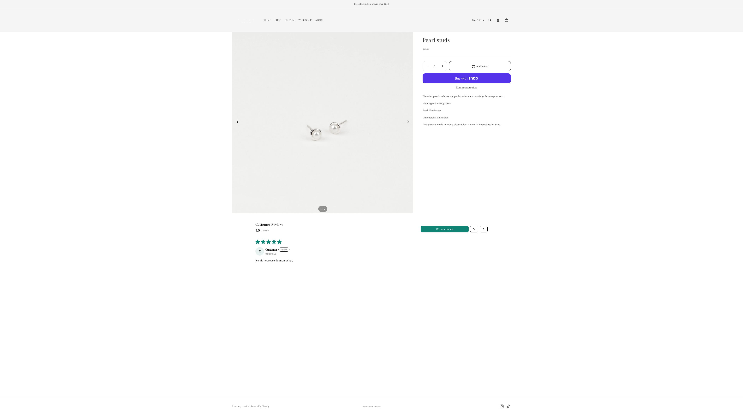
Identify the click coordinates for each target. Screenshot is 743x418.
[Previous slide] (236, 122)
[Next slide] (409, 122)
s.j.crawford (244, 406)
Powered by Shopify (260, 406)
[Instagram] (501, 406)
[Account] (498, 20)
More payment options (466, 87)
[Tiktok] (508, 406)
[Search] (490, 20)
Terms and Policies (371, 406)
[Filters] (474, 229)
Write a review (444, 229)
